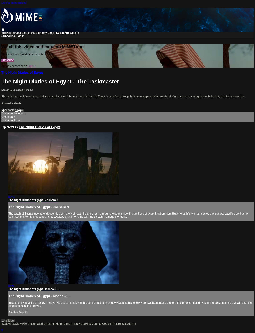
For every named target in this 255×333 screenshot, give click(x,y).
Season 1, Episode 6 (12, 90)
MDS (34, 32)
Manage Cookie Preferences (109, 323)
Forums (16, 32)
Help (59, 323)
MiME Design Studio (32, 323)
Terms (66, 323)
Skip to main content (13, 2)
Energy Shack (46, 32)
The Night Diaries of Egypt (22, 72)
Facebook (7, 110)
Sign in (74, 32)
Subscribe (7, 60)
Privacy (75, 323)
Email (20, 110)
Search (26, 32)
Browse (6, 32)
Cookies (85, 323)
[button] (3, 29)
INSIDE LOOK (10, 323)
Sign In (20, 36)
